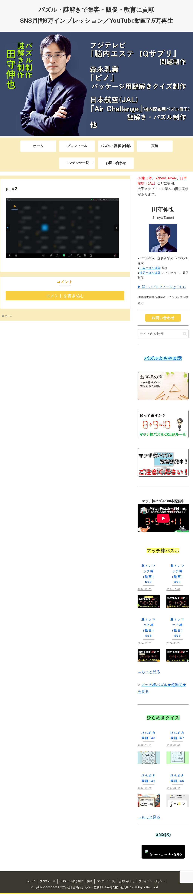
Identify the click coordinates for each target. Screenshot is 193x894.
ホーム (32, 881)
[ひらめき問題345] (177, 804)
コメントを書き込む (65, 295)
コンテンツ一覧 (105, 881)
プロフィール (48, 881)
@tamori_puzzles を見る (166, 854)
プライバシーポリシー (152, 881)
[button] (185, 334)
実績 (90, 881)
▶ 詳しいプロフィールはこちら (162, 287)
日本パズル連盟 (150, 268)
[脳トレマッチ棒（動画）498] (149, 658)
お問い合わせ (127, 881)
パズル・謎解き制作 (71, 881)
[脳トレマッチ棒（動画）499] (177, 605)
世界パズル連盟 (150, 272)
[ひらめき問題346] (149, 804)
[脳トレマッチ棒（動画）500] (149, 605)
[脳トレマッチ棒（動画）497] (177, 658)
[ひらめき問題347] (177, 761)
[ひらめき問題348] (149, 761)
